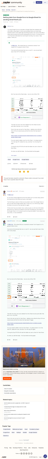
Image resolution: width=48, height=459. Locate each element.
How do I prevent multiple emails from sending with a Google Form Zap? (17, 414)
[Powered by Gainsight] (24, 440)
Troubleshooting (7, 408)
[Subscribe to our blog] (26, 453)
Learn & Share (11, 6)
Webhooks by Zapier (17, 429)
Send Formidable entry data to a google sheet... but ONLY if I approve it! (17, 403)
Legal (40, 457)
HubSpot (19, 432)
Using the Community (9, 391)
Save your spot (7, 378)
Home (3, 9)
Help (10, 447)
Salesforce (5, 435)
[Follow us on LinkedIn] (24, 453)
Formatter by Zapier (34, 429)
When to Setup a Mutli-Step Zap (10, 410)
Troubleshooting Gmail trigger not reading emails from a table (15, 406)
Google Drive (6, 432)
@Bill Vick (14, 45)
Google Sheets (25, 159)
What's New (21, 6)
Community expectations (10, 393)
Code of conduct (8, 388)
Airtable (25, 432)
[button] (39, 2)
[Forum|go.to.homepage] (12, 2)
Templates (41, 447)
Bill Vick (9, 26)
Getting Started (7, 412)
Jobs (29, 447)
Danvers (9, 191)
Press (25, 447)
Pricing (6, 447)
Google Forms (16, 159)
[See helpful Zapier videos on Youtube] (31, 453)
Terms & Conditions (19, 443)
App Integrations (24, 450)
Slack (13, 432)
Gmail (9, 159)
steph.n (8, 220)
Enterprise (34, 447)
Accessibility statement (28, 443)
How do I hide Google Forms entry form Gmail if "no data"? (14, 418)
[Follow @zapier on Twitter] (29, 453)
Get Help (3, 6)
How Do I (13, 9)
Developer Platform (17, 447)
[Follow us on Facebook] (21, 453)
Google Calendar (33, 432)
